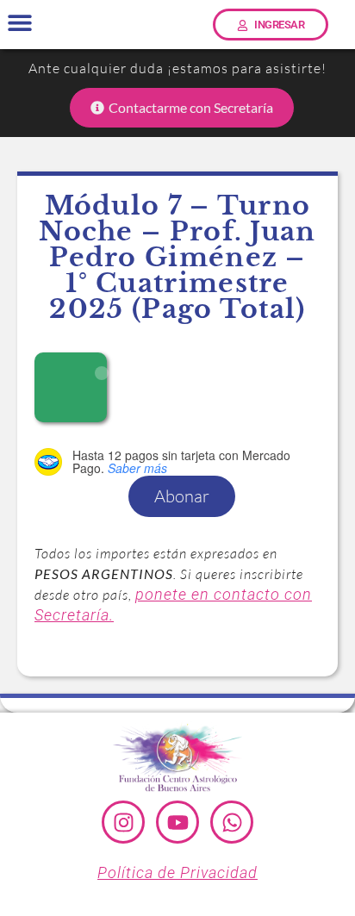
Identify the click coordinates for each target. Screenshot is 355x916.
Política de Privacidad (177, 872)
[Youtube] (177, 822)
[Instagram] (123, 822)
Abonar (181, 496)
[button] (19, 22)
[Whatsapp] (231, 822)
